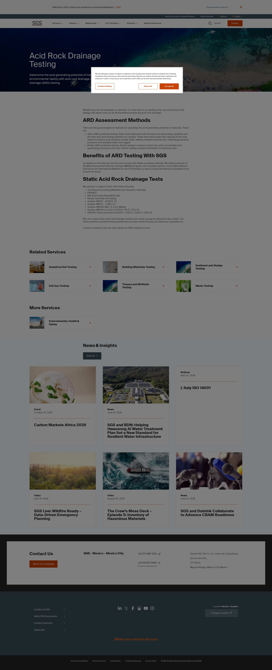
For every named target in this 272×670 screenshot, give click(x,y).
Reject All (148, 86)
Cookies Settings (105, 86)
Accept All (169, 86)
